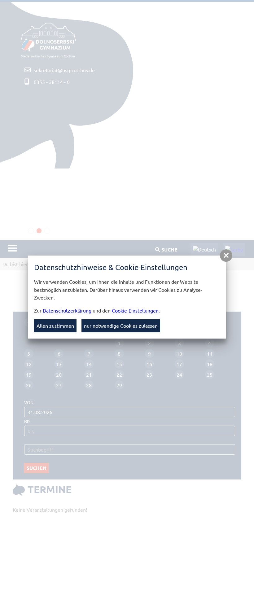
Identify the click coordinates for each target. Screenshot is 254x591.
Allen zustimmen (55, 325)
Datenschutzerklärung (67, 310)
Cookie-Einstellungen (135, 310)
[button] (226, 255)
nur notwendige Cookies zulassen (121, 325)
